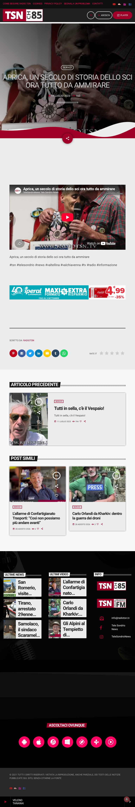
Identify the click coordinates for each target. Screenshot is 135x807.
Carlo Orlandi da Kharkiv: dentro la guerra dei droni (97, 516)
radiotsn (28, 340)
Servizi (67, 67)
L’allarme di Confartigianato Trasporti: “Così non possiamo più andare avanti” (36, 518)
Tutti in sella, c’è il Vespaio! (79, 408)
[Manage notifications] (127, 799)
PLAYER (122, 15)
